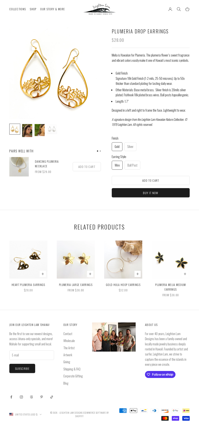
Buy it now (150, 193)
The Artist (69, 348)
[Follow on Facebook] (11, 397)
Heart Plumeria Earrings (28, 285)
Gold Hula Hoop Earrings (123, 285)
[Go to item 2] (27, 130)
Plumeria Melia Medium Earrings (170, 287)
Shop (33, 9)
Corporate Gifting (73, 376)
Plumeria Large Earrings (76, 285)
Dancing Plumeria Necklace (47, 163)
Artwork (67, 355)
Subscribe (22, 368)
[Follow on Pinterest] (42, 397)
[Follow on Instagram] (21, 397)
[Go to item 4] (52, 129)
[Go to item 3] (39, 130)
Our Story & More (52, 9)
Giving (66, 362)
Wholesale (69, 340)
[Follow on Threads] (31, 397)
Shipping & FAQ (71, 369)
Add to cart (150, 180)
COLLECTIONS (17, 9)
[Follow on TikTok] (52, 397)
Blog (65, 383)
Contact (67, 333)
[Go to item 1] (14, 129)
